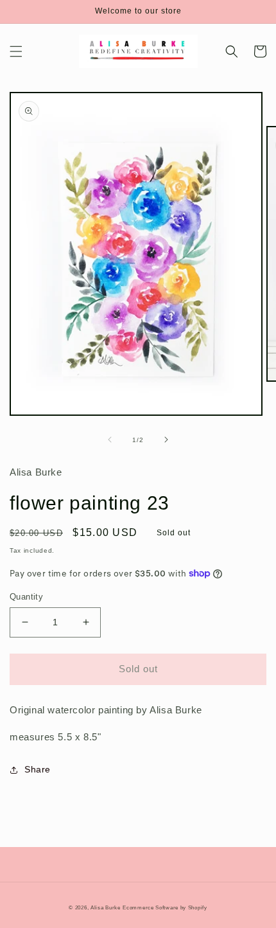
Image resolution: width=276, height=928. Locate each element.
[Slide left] (110, 439)
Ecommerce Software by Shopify (165, 907)
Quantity (26, 597)
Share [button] (37, 769)
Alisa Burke (106, 907)
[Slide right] (166, 439)
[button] (16, 51)
